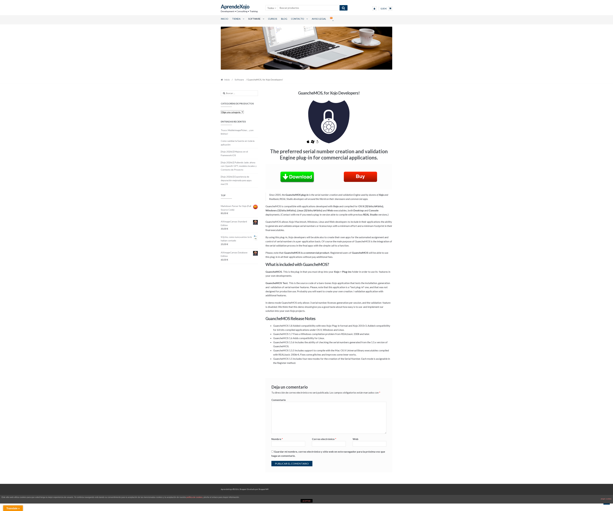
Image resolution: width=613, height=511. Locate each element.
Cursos (272, 18)
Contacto (297, 18)
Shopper (242, 489)
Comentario (278, 399)
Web (355, 438)
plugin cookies (606, 499)
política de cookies (194, 497)
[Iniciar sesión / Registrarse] (374, 8)
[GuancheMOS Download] (297, 177)
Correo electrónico (324, 438)
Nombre (277, 438)
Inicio (224, 18)
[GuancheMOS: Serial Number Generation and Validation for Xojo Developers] (361, 177)
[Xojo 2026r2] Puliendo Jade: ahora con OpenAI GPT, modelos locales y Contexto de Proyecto (239, 166)
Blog (284, 18)
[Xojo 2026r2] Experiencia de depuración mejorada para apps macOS (236, 180)
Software (254, 18)
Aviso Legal (319, 18)
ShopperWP (263, 489)
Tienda (236, 18)
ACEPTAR (306, 501)
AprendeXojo (235, 6)
